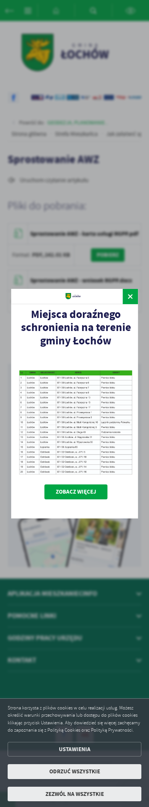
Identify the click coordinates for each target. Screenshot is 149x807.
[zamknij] (130, 296)
